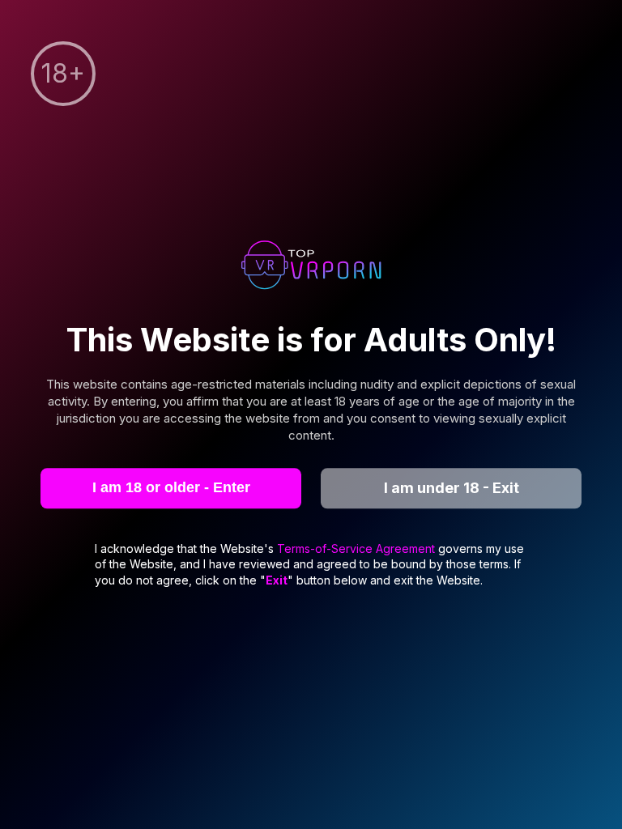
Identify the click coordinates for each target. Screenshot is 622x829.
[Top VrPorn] (311, 266)
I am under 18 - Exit (451, 487)
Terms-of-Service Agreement (357, 548)
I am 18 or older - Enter (171, 487)
